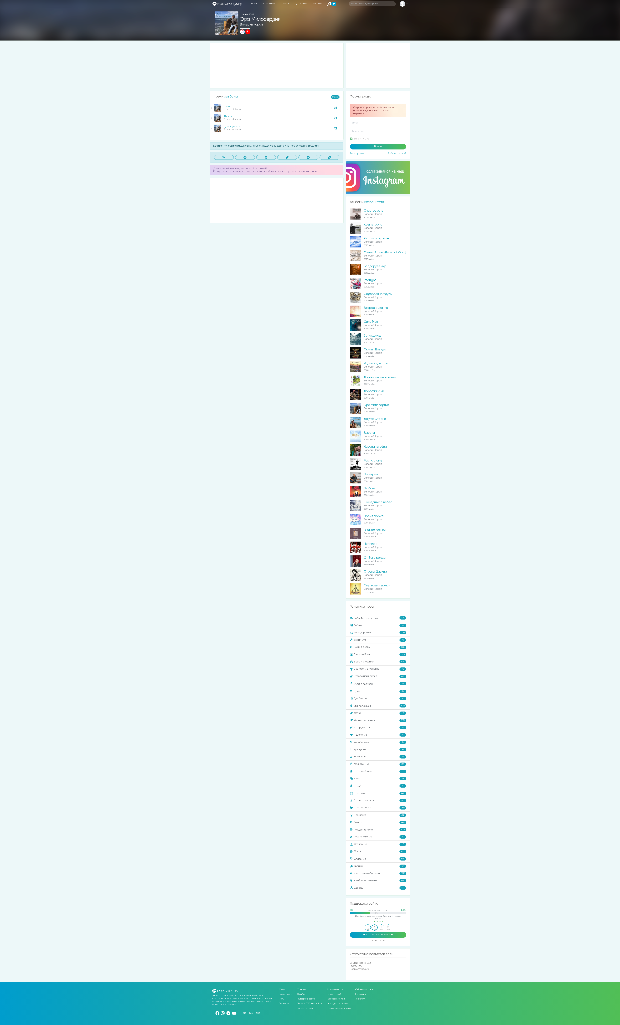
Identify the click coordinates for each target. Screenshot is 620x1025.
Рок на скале (373, 460)
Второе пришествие (379, 676)
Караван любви (375, 446)
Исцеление (379, 735)
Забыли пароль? (397, 153)
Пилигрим (371, 474)
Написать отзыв (305, 1008)
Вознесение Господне (379, 669)
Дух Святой (379, 698)
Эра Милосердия (376, 405)
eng (258, 1013)
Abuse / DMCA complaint (310, 1003)
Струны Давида (375, 571)
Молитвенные (379, 764)
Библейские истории (379, 618)
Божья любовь (379, 647)
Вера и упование (379, 662)
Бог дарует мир (375, 266)
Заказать (317, 3)
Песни (253, 3)
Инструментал (379, 727)
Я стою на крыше (376, 238)
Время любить (374, 516)
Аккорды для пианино (338, 1003)
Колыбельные (379, 742)
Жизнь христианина (379, 720)
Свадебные (379, 844)
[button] (234, 31)
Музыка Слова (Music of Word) (385, 252)
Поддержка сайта (306, 999)
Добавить (301, 3)
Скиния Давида (375, 349)
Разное (379, 822)
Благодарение (379, 632)
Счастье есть (373, 210)
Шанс (227, 106)
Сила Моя (371, 321)
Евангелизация (379, 706)
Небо (379, 778)
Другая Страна (375, 419)
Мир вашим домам (377, 585)
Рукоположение (378, 836)
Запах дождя (373, 335)
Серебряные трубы (378, 294)
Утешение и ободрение (379, 873)
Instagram (360, 994)
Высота (369, 433)
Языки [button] (286, 3)
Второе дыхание (376, 308)
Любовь (369, 488)
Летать (228, 116)
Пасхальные (379, 793)
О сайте (301, 994)
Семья (379, 851)
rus (251, 1013)
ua (244, 1013)
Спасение (379, 859)
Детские (379, 691)
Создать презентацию (339, 1008)
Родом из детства (376, 363)
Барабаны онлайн (336, 999)
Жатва (379, 713)
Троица (379, 866)
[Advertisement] (276, 65)
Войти (378, 146)
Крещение (379, 749)
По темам (284, 1003)
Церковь (379, 888)
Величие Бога (379, 654)
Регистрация (357, 153)
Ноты (281, 999)
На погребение (379, 771)
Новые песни (285, 994)
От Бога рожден (375, 557)
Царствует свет (232, 126)
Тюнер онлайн (334, 994)
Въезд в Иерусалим (379, 684)
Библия (379, 625)
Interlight (370, 280)
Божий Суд (379, 640)
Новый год (379, 786)
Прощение (379, 815)
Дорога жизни (374, 391)
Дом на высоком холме (380, 377)
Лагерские (379, 756)
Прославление (379, 807)
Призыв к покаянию (379, 800)
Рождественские (379, 830)
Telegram (360, 999)
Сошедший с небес (378, 502)
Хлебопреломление (379, 880)
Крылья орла (373, 224)
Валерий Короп (251, 24)
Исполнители (269, 3)
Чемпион (370, 544)
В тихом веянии (375, 530)
